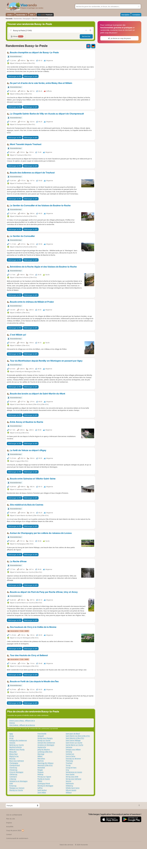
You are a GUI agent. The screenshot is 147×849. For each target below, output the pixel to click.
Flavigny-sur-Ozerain (16, 788)
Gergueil (41, 736)
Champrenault (14, 765)
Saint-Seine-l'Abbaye (73, 740)
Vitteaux (69, 792)
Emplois (9, 823)
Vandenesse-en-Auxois (74, 772)
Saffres (40, 788)
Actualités (9, 827)
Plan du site (10, 819)
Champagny (13, 763)
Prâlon (40, 781)
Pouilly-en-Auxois (44, 779)
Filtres (18, 36)
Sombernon (70, 754)
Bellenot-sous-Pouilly (16, 749)
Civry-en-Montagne (16, 772)
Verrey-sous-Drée (72, 777)
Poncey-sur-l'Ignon (44, 777)
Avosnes (12, 743)
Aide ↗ (32, 15)
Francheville (42, 734)
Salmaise (69, 747)
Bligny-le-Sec (14, 756)
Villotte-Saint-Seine (72, 788)
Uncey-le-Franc (71, 768)
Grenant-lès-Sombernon (46, 743)
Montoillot (41, 768)
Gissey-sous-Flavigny (45, 738)
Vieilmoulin (70, 783)
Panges (40, 770)
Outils (9, 15)
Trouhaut (69, 763)
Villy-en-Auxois (71, 790)
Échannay (12, 786)
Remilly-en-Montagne (45, 786)
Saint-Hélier (42, 792)
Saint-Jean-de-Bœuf (73, 734)
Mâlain (40, 756)
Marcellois (41, 759)
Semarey (69, 752)
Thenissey (69, 761)
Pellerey (40, 774)
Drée (11, 783)
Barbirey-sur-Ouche (16, 745)
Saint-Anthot (42, 790)
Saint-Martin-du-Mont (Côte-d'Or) (78, 736)
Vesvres (68, 781)
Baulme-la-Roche (15, 747)
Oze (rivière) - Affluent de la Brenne (22, 725)
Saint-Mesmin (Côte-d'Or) (75, 738)
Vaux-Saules (70, 774)
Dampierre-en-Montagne (18, 781)
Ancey (11, 736)
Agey (11, 734)
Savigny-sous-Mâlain (73, 749)
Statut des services (66, 845)
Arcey (11, 738)
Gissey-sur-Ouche (44, 740)
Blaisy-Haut (13, 754)
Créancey (12, 779)
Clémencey (13, 774)
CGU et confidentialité (14, 815)
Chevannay (13, 770)
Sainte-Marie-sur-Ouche (74, 745)
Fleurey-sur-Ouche (16, 790)
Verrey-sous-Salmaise (73, 779)
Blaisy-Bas (13, 752)
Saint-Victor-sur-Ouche (74, 743)
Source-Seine (70, 756)
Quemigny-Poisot (44, 783)
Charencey (13, 768)
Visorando (9, 19)
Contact (9, 834)
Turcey (68, 765)
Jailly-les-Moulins (44, 749)
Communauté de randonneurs (17, 838)
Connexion (136, 15)
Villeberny (69, 786)
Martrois (41, 761)
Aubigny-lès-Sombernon (18, 740)
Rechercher (86, 36)
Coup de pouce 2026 (13, 830)
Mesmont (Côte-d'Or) (45, 765)
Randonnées (21, 15)
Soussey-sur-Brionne (73, 759)
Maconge (41, 754)
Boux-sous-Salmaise (16, 761)
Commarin (13, 777)
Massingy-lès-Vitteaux (45, 763)
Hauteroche (42, 747)
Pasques (41, 772)
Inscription (125, 15)
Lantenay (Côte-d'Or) (45, 752)
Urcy (67, 770)
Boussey (12, 759)
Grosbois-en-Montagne (46, 745)
